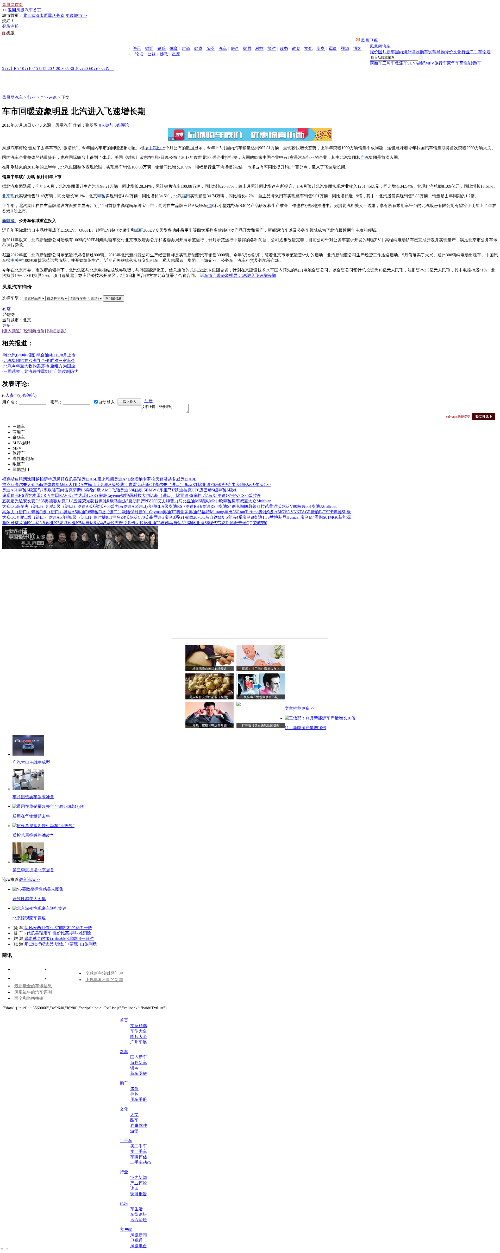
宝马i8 (248, 517)
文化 (308, 48)
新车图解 (138, 1073)
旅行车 (440, 63)
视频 (345, 48)
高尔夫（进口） (169, 484)
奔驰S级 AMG (99, 490)
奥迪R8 (83, 512)
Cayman (156, 512)
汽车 (222, 48)
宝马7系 (40, 490)
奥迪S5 (195, 512)
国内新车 (138, 1057)
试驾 (432, 52)
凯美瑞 (75, 479)
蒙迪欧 (25, 523)
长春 (60, 15)
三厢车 (388, 63)
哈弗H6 (17, 495)
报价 (374, 52)
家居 (247, 48)
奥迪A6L (89, 479)
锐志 (114, 523)
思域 (63, 523)
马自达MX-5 (216, 517)
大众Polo (35, 484)
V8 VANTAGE (297, 512)
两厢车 (376, 63)
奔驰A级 (108, 484)
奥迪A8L (188, 479)
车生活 (136, 1209)
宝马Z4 (118, 517)
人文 (134, 1114)
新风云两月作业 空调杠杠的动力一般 (58, 927)
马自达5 (121, 501)
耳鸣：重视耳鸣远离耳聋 (209, 725)
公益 (151, 54)
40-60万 (90, 68)
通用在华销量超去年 (31, 816)
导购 (440, 52)
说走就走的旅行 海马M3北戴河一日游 (59, 938)
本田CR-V (41, 495)
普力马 (176, 501)
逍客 (28, 495)
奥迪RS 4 (210, 506)
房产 (235, 48)
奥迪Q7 (224, 495)
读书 (284, 48)
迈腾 (56, 479)
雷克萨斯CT (144, 484)
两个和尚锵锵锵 (28, 998)
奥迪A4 (84, 506)
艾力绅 (164, 501)
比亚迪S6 (184, 495)
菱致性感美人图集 (29, 899)
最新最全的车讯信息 (33, 986)
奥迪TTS (262, 517)
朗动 (188, 523)
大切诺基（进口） (159, 495)
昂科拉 (135, 495)
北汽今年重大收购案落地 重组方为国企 (39, 366)
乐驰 (219, 484)
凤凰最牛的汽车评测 (33, 992)
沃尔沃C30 (261, 484)
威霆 (244, 501)
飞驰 (116, 490)
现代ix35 (90, 495)
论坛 (139, 54)
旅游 (271, 48)
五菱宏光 (10, 501)
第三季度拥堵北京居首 (33, 870)
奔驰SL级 (342, 512)
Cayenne (113, 495)
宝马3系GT (175, 517)
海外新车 (138, 1062)
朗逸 (27, 479)
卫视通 (136, 1240)
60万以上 (105, 68)
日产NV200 (147, 501)
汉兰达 (76, 495)
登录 (6, 26)
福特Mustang (213, 512)
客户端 (126, 1229)
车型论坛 (138, 1214)
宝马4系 (235, 517)
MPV (429, 63)
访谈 (134, 1188)
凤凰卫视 (369, 40)
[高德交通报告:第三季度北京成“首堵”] (28, 862)
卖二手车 (138, 1151)
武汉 (35, 15)
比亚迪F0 (206, 484)
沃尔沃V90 (287, 506)
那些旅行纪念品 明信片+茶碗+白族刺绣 (60, 944)
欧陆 (52, 490)
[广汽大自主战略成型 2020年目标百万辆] (28, 754)
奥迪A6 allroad (325, 506)
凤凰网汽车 (380, 46)
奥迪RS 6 (193, 506)
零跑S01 (322, 517)
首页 (124, 1020)
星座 (176, 54)
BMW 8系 (155, 490)
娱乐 (161, 48)
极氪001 (304, 506)
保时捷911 (139, 512)
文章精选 (138, 1025)
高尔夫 (21, 484)
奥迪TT (169, 512)
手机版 (8, 33)
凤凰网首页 (12, 4)
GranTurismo (248, 512)
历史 (320, 48)
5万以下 (9, 68)
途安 (23, 501)
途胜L (198, 495)
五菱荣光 (81, 501)
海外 (407, 52)
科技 (259, 48)
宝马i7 (169, 490)
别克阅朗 (240, 506)
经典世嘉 (124, 484)
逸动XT (191, 484)
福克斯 (8, 479)
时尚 (186, 48)
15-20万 (49, 68)
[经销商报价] (34, 331)
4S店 (6, 309)
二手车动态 (140, 1162)
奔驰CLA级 (158, 506)
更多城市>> (76, 15)
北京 (27, 15)
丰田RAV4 (60, 495)
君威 (176, 479)
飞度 (96, 484)
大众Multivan (259, 501)
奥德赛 (51, 501)
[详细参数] (56, 331)
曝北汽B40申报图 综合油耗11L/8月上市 (39, 355)
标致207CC (195, 517)
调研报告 (138, 1194)
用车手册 (138, 1099)
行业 (465, 52)
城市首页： (12, 15)
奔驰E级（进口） (106, 512)
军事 (333, 48)
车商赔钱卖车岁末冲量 (33, 797)
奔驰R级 (106, 501)
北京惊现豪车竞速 (29, 918)
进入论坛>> (29, 879)
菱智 (94, 501)
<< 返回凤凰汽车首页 (21, 10)
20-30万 (63, 68)
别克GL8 (65, 501)
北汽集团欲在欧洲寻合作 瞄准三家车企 (39, 360)
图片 (382, 52)
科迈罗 (182, 512)
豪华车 (453, 63)
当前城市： (12, 320)
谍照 (415, 52)
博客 (357, 48)
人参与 (106, 125)
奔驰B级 (243, 484)
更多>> (307, 708)
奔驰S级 (25, 490)
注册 (14, 26)
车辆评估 (138, 1157)
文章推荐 (293, 708)
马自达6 (88, 523)
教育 (296, 48)
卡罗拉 (149, 479)
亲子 (210, 48)
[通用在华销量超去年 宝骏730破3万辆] (48, 806)
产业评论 (48, 97)
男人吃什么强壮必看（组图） (209, 697)
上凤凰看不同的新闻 (104, 979)
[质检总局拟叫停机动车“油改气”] (43, 825)
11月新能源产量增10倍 (305, 727)
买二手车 (138, 1146)
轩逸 (64, 479)
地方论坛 (138, 1220)
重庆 (52, 15)
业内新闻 (138, 1177)
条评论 (122, 125)
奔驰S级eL (228, 490)
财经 (149, 48)
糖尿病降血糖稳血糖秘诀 (209, 669)
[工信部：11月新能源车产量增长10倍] (320, 718)
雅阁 (110, 479)
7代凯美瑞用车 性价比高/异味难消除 (57, 933)
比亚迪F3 (152, 523)
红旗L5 (139, 490)
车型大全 (138, 1031)
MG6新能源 (340, 517)
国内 (399, 52)
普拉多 (255, 495)
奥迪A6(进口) (135, 506)
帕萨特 (46, 479)
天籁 (159, 479)
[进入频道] (11, 331)
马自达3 (176, 523)
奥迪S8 (126, 490)
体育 (174, 48)
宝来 (101, 479)
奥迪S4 (225, 506)
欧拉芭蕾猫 (267, 506)
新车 (390, 52)
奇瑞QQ (245, 523)
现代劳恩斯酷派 (223, 523)
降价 (449, 52)
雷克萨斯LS (75, 490)
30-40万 (77, 68)
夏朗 (132, 501)
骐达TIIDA (74, 484)
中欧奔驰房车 (227, 501)
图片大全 (138, 1036)
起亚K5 (74, 523)
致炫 (47, 484)
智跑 (125, 495)
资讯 (137, 48)
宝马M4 (308, 517)
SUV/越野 (416, 63)
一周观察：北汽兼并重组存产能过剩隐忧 (40, 371)
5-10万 (22, 68)
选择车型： (12, 298)
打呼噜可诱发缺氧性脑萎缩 (260, 725)
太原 (44, 15)
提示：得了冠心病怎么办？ (260, 669)
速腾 (19, 479)
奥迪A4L (122, 479)
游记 (134, 1131)
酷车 (134, 1120)
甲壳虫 (229, 484)
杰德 (88, 484)
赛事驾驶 (138, 1125)
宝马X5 (210, 495)
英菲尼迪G (155, 517)
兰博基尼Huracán (285, 517)
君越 (168, 479)
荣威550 (260, 523)
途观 (6, 495)
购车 (424, 52)
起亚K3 (52, 523)
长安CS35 (240, 495)
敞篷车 (401, 63)
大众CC (9, 506)
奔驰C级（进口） (61, 506)
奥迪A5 (70, 512)
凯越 (35, 479)
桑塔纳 (136, 479)
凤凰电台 (138, 1246)
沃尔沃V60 (101, 506)
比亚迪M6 (192, 501)
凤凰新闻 (138, 1235)
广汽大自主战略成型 (31, 762)
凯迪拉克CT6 (187, 490)
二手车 (476, 52)
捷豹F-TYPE (322, 512)
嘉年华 (57, 484)
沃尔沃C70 (135, 517)
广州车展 (138, 1042)
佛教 (164, 54)
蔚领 (252, 506)
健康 (198, 48)
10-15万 (35, 68)
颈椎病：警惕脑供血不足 (260, 697)
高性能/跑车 (470, 63)
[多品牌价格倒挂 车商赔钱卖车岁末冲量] (28, 789)
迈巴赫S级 (208, 490)
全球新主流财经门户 (104, 973)
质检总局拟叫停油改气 (33, 835)
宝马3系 (38, 523)
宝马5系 (103, 523)
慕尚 (60, 490)
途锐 (102, 495)
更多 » (8, 325)
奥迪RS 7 (177, 506)
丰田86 (230, 512)
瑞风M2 (208, 501)
